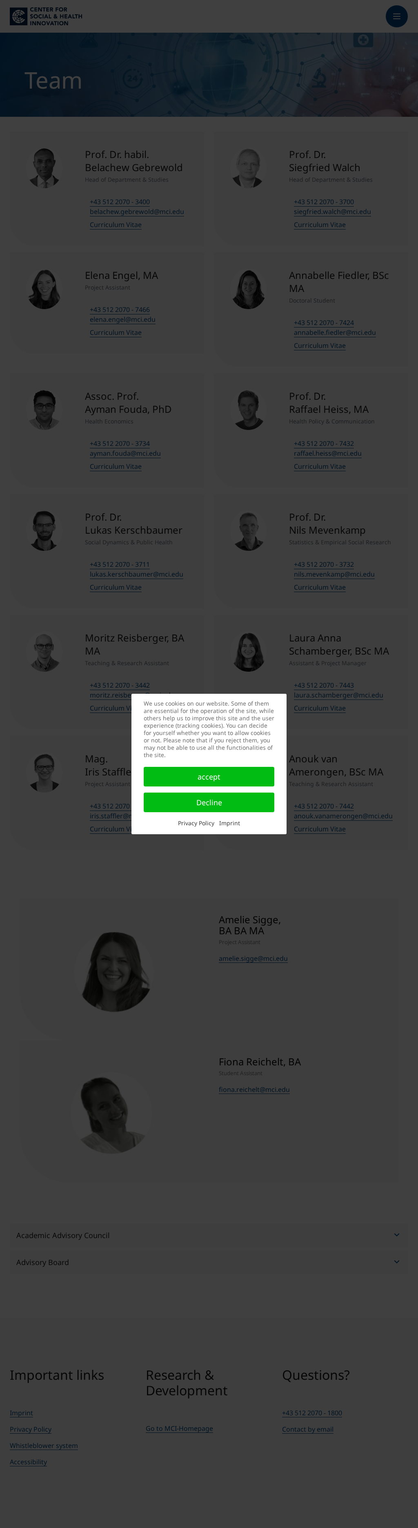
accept (209, 777)
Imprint (229, 823)
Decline (209, 802)
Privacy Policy (196, 823)
